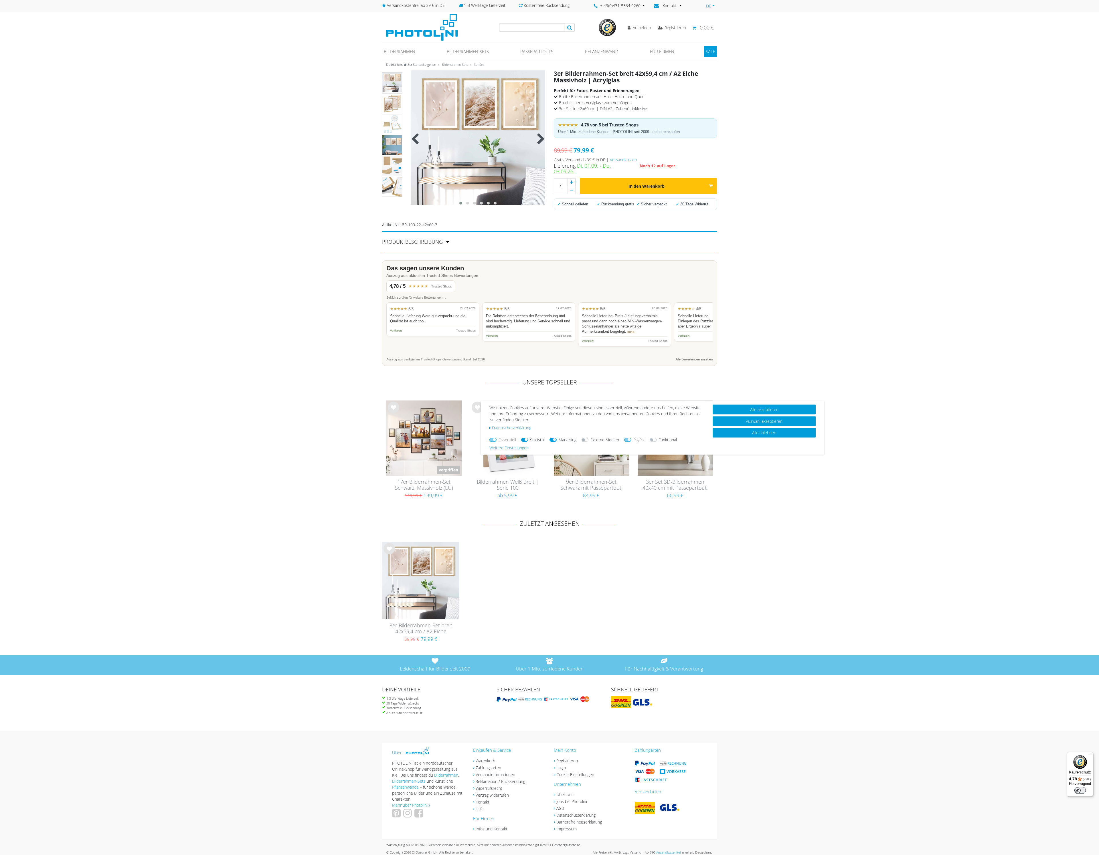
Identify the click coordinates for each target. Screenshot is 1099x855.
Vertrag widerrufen (492, 795)
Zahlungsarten (488, 767)
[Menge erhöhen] (572, 182)
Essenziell (507, 439)
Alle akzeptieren (764, 409)
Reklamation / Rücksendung (500, 781)
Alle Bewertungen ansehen (694, 359)
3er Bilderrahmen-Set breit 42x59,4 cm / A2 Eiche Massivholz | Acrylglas (421, 628)
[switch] (1080, 790)
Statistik (537, 439)
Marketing (567, 439)
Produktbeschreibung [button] (413, 241)
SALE (710, 51)
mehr (631, 331)
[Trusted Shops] (607, 27)
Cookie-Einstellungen (575, 774)
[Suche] (570, 27)
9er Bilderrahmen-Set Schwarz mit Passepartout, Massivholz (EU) (591, 485)
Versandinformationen (495, 774)
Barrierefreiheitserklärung (579, 822)
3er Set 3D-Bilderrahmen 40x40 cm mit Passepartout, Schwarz (675, 485)
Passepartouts (536, 51)
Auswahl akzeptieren (764, 421)
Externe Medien (604, 439)
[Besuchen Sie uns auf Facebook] (419, 815)
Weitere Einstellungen (509, 447)
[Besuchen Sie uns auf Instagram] (408, 815)
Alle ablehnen (764, 432)
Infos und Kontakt (491, 829)
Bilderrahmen (399, 51)
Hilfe (480, 809)
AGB (560, 808)
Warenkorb (485, 760)
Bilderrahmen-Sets (468, 51)
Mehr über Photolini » (411, 805)
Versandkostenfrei (668, 852)
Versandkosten (623, 159)
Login (561, 767)
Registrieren (567, 760)
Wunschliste (393, 412)
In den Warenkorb (646, 186)
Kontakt (482, 802)
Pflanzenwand (601, 51)
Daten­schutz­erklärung (511, 427)
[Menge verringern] (572, 190)
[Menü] (1089, 755)
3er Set (478, 64)
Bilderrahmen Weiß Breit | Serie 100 (508, 485)
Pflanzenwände (406, 787)
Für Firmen (662, 51)
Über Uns (565, 794)
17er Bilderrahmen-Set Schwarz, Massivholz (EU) (424, 485)
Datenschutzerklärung (576, 815)
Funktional (668, 439)
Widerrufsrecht (489, 788)
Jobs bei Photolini (571, 801)
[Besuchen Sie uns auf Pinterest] (397, 815)
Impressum (566, 829)
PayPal (639, 439)
